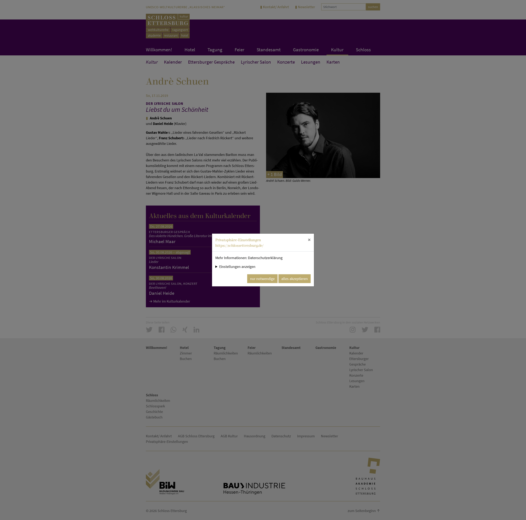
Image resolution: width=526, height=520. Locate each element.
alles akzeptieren (294, 278)
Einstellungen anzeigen (237, 266)
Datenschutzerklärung (265, 257)
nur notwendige (262, 278)
